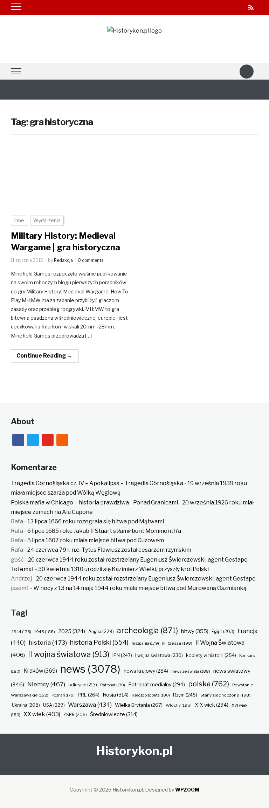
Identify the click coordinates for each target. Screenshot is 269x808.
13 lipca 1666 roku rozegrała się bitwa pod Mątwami (95, 521)
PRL (88, 695)
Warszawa (90, 704)
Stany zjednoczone (225, 695)
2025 (71, 631)
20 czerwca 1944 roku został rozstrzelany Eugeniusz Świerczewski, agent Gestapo (138, 559)
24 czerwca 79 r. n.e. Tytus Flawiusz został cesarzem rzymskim (109, 549)
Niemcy (46, 684)
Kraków (40, 670)
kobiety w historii (211, 655)
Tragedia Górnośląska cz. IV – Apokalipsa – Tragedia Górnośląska (97, 483)
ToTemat (22, 569)
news (90, 669)
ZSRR (75, 714)
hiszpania (145, 643)
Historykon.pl (134, 751)
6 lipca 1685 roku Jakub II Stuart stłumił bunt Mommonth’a (104, 531)
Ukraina (26, 705)
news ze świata (190, 671)
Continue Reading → (44, 355)
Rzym (185, 695)
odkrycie (82, 684)
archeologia (147, 630)
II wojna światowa (68, 654)
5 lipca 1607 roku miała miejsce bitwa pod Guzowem (95, 540)
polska (208, 683)
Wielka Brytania (139, 705)
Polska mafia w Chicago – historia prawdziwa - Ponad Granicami (94, 502)
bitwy (194, 631)
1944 (21, 631)
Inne (19, 220)
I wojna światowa (159, 655)
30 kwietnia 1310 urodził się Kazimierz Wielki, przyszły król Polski (123, 569)
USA (54, 705)
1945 (44, 631)
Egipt (223, 631)
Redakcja (63, 260)
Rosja (116, 695)
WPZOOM (187, 790)
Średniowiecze (114, 714)
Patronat (112, 685)
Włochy (179, 705)
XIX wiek (211, 705)
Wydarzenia (47, 220)
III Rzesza (177, 643)
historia (48, 642)
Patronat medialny (156, 684)
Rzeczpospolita (151, 695)
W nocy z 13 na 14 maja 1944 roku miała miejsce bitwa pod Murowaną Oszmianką (140, 588)
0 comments (90, 260)
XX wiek (41, 714)
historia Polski (99, 642)
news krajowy (146, 671)
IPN (122, 655)
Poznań (63, 695)
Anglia (101, 631)
